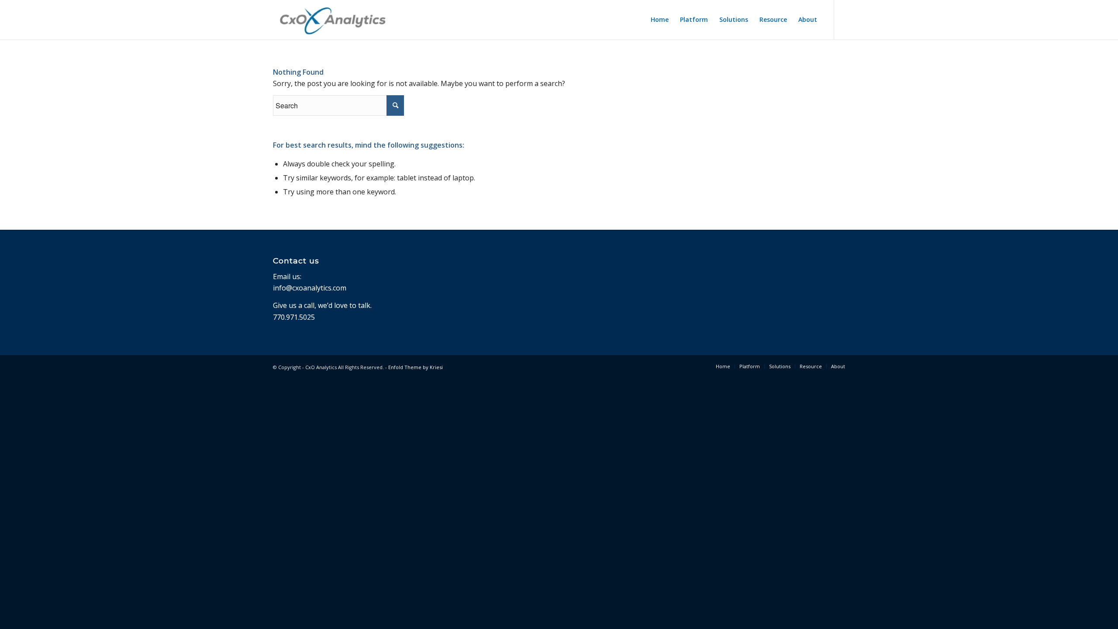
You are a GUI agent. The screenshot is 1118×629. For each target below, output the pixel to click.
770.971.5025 (294, 317)
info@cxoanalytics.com (309, 288)
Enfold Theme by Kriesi (415, 367)
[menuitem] (659, 19)
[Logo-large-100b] (332, 19)
